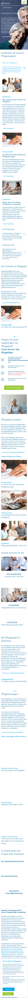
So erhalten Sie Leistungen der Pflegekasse (14, 452)
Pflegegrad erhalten (11, 419)
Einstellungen (8, 989)
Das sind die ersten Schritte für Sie (11, 302)
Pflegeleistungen (9, 724)
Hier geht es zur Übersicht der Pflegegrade (13, 687)
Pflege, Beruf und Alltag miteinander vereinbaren (11, 203)
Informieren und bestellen (14, 387)
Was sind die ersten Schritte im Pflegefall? (14, 100)
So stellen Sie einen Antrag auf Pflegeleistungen (13, 155)
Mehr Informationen (8, 36)
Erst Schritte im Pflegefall (14, 266)
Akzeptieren (8, 993)
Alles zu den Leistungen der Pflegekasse (13, 762)
